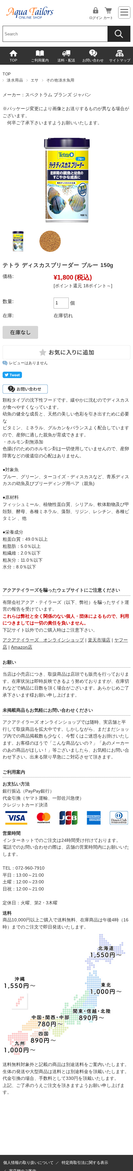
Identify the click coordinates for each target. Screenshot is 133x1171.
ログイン (95, 18)
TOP (13, 60)
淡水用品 (15, 80)
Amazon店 (21, 647)
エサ (35, 80)
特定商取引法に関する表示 (85, 1162)
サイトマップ (119, 60)
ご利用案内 (40, 60)
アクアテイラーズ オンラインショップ (43, 640)
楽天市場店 (99, 640)
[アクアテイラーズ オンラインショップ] (30, 11)
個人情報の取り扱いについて (28, 1162)
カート (108, 18)
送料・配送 (66, 60)
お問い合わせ (93, 60)
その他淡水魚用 (60, 80)
